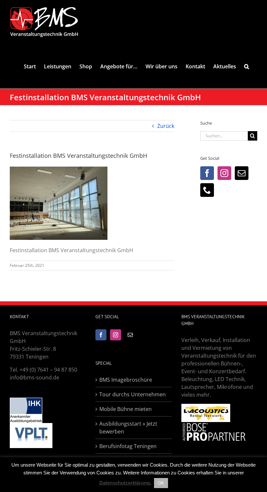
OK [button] (161, 483)
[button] (246, 66)
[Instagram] (224, 173)
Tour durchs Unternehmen (132, 394)
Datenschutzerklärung (124, 482)
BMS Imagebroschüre (125, 379)
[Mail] (241, 173)
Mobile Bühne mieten (125, 409)
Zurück (165, 126)
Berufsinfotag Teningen (128, 446)
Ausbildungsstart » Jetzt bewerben (128, 427)
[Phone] (207, 190)
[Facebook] (207, 173)
